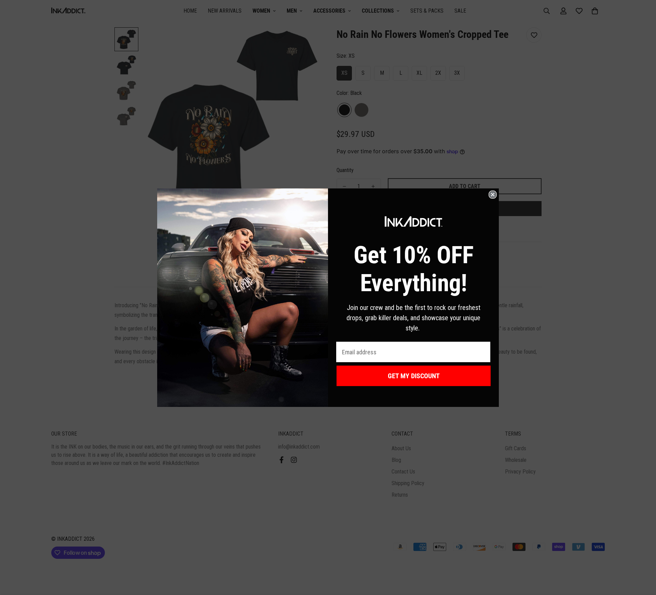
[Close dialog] (492, 194)
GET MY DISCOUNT (414, 376)
